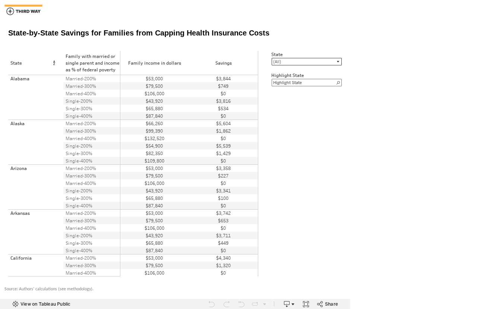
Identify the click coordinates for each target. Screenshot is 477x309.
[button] (56, 63)
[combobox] (307, 61)
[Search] (338, 83)
